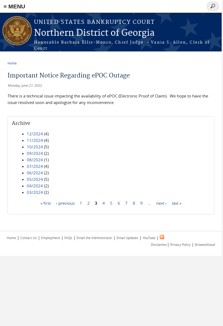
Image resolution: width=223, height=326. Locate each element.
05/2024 (35, 179)
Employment (50, 238)
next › (161, 203)
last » (176, 203)
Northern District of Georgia (94, 33)
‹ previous (65, 203)
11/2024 (35, 140)
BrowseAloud (205, 244)
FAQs (68, 238)
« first (46, 203)
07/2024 (35, 166)
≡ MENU (14, 6)
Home (12, 63)
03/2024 (35, 192)
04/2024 (35, 185)
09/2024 (35, 153)
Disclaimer (159, 244)
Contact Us (28, 238)
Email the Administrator (94, 238)
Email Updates (127, 238)
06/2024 (35, 172)
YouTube (149, 238)
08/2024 (35, 159)
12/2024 (35, 133)
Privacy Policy (180, 244)
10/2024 (35, 146)
